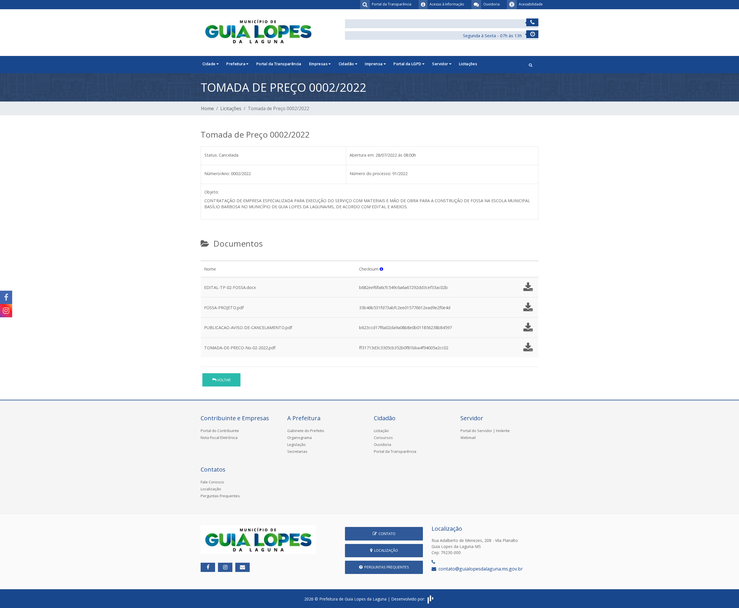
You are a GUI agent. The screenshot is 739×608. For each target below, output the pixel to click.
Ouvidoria (382, 444)
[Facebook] (6, 297)
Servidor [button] (440, 63)
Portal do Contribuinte (220, 430)
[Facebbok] (208, 567)
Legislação (296, 444)
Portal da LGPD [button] (407, 63)
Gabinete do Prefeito (305, 430)
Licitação (381, 430)
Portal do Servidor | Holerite (485, 430)
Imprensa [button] (374, 63)
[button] (530, 64)
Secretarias (297, 451)
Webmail (468, 437)
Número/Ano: (217, 173)
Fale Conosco (212, 482)
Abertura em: (362, 155)
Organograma (299, 437)
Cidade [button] (209, 63)
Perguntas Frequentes (220, 495)
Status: (211, 155)
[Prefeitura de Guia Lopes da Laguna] (258, 31)
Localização (211, 488)
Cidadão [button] (347, 63)
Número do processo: (370, 173)
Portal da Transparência (278, 63)
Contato (386, 533)
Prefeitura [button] (236, 63)
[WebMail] (242, 567)
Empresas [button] (319, 63)
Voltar (223, 379)
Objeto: (211, 192)
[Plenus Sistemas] (430, 599)
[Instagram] (6, 310)
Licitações (468, 63)
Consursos (383, 437)
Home (207, 108)
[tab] (205, 258)
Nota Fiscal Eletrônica (219, 437)
